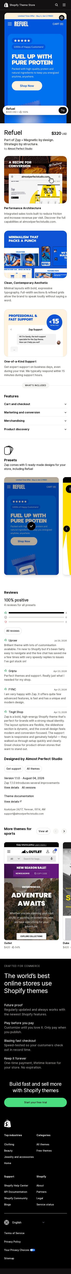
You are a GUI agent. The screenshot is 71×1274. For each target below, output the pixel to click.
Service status (45, 1204)
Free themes (44, 1150)
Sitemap (9, 1258)
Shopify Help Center (16, 1185)
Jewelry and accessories (19, 1156)
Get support (13, 768)
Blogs (7, 1204)
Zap (18, 140)
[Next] (64, 831)
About (40, 1185)
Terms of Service (14, 1233)
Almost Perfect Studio (20, 148)
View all (43, 831)
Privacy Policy (12, 1241)
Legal (40, 1198)
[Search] (56, 5)
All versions (29, 787)
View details (11, 787)
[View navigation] (64, 5)
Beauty (8, 1150)
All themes (33, 768)
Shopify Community (16, 1198)
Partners (42, 1191)
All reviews (12, 630)
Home (7, 1163)
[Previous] (56, 831)
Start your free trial (35, 1102)
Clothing (9, 1144)
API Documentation (15, 1191)
